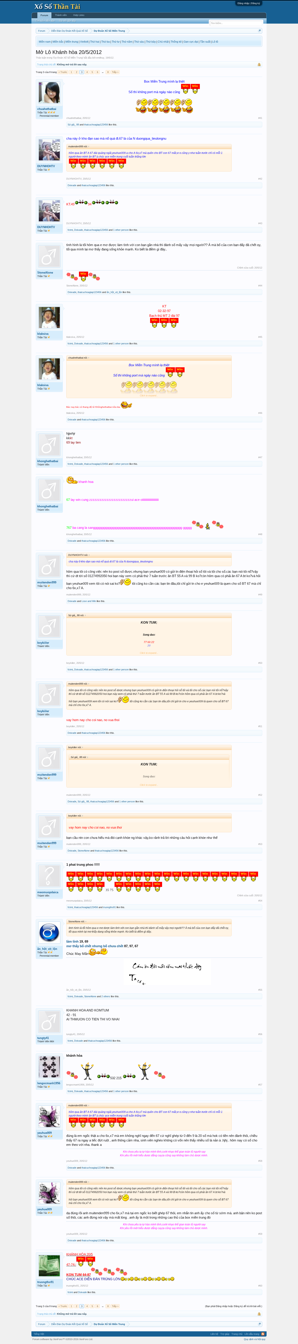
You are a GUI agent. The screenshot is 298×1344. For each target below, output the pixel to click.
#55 (260, 989)
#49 (260, 594)
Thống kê (176, 41)
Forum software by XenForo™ (63, 1339)
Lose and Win (89, 601)
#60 (260, 1285)
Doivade (72, 185)
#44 (260, 285)
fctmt (70, 230)
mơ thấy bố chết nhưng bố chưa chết (94, 946)
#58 (260, 1161)
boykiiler (43, 642)
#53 (260, 844)
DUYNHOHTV (46, 166)
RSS (262, 1333)
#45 (260, 337)
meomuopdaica (47, 892)
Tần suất (205, 41)
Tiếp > (115, 72)
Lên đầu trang (252, 1334)
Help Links (78, 15)
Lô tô (215, 41)
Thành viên (61, 15)
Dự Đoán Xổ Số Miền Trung (68, 57)
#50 (260, 663)
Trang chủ (236, 1334)
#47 (260, 457)
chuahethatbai (46, 109)
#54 (260, 900)
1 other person (121, 230)
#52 (260, 795)
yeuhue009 (44, 1132)
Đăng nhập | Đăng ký (249, 3)
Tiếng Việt (39, 1334)
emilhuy (100, 57)
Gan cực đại (191, 41)
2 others (105, 996)
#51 (260, 726)
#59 (260, 1234)
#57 (260, 1084)
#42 (260, 178)
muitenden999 (46, 582)
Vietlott (84, 41)
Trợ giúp (224, 1334)
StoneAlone (45, 272)
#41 (260, 118)
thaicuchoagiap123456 (96, 124)
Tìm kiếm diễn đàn (45, 20)
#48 (260, 534)
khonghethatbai (47, 461)
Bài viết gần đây (67, 20)
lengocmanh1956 (48, 1083)
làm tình (72, 941)
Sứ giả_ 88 (73, 124)
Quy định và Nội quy (254, 1339)
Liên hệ (214, 1334)
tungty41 (43, 1038)
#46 (260, 413)
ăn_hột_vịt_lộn (114, 292)
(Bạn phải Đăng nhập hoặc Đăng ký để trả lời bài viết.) (233, 1306)
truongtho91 (109, 907)
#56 (260, 1034)
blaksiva (42, 333)
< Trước (62, 72)
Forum (44, 15)
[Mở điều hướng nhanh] (259, 30)
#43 (260, 223)
